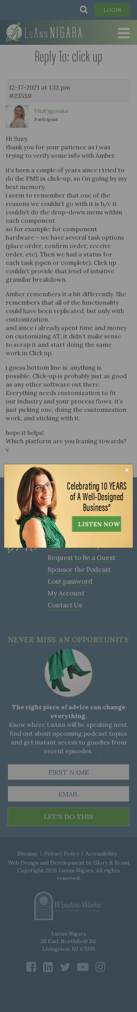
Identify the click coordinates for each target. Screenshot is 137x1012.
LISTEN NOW (99, 524)
